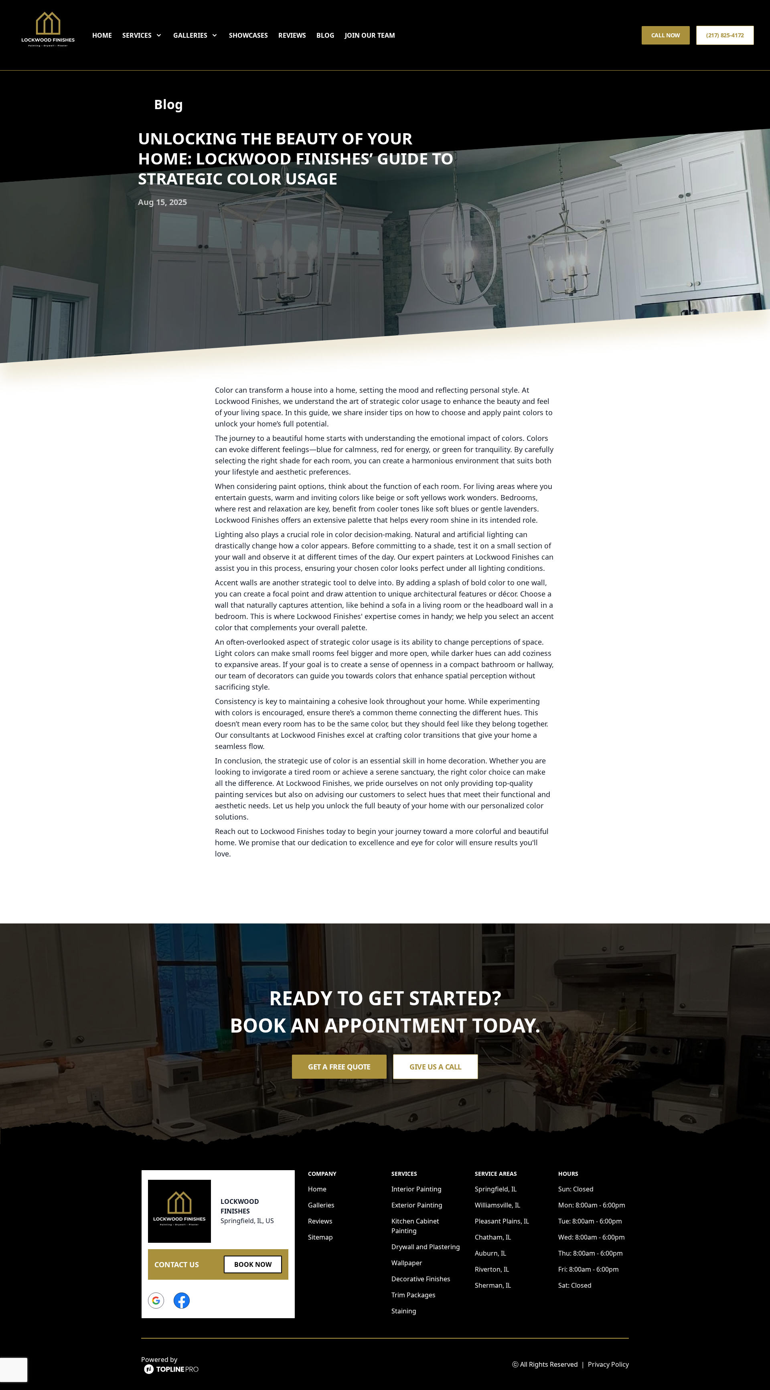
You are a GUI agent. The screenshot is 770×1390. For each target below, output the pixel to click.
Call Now (665, 35)
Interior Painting (416, 1189)
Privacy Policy (608, 1364)
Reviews (292, 35)
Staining (403, 1311)
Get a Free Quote (339, 1066)
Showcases (248, 35)
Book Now (253, 1264)
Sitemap (320, 1237)
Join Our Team (370, 35)
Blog (325, 35)
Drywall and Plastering (425, 1246)
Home (102, 35)
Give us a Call (435, 1066)
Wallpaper (406, 1262)
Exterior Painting (416, 1205)
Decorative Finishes (420, 1278)
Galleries (321, 1205)
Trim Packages (413, 1295)
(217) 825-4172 (725, 35)
